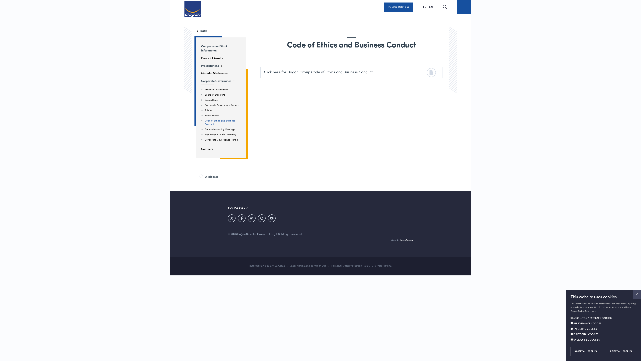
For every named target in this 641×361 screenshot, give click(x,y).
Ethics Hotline (212, 115)
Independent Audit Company (220, 135)
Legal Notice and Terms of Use (308, 266)
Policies (208, 110)
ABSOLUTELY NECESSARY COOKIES (592, 318)
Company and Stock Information (214, 48)
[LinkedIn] (252, 218)
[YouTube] (272, 218)
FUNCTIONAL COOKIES (585, 334)
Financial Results (212, 58)
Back (203, 31)
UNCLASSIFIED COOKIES (586, 340)
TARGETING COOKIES (585, 329)
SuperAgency (406, 240)
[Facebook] (242, 218)
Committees (211, 100)
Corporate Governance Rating (221, 140)
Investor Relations (398, 7)
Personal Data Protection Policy (350, 266)
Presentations (210, 66)
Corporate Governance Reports (222, 105)
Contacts (207, 149)
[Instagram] (262, 218)
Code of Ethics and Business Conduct (220, 123)
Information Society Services (267, 266)
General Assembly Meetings (220, 129)
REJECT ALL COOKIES (621, 352)
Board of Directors (215, 95)
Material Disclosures (214, 73)
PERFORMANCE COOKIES (587, 324)
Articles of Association (216, 90)
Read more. (590, 311)
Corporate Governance (216, 81)
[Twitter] (232, 218)
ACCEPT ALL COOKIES (586, 352)
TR (425, 7)
